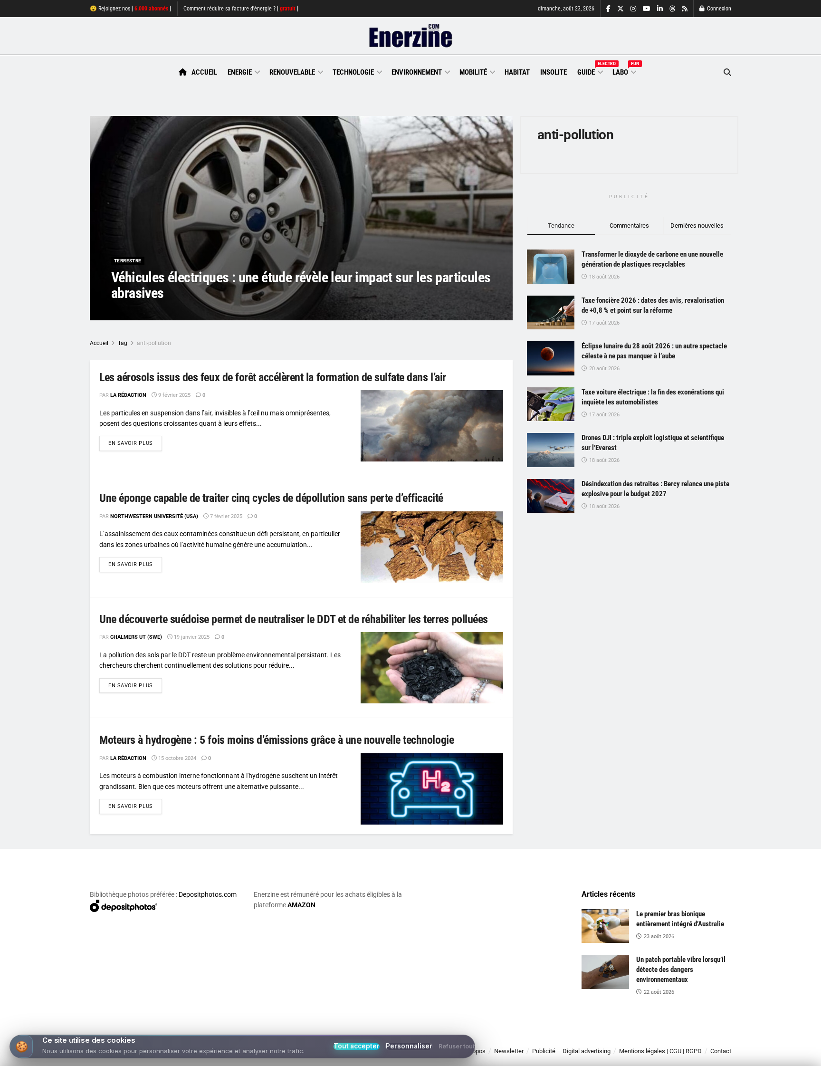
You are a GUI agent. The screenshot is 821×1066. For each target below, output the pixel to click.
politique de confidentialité (400, 1055)
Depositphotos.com (208, 894)
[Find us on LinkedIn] (660, 9)
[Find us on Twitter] (620, 9)
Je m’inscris (681, 1038)
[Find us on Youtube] (646, 9)
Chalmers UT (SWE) (136, 637)
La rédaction (128, 395)
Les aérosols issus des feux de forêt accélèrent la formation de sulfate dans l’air (272, 377)
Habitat (517, 72)
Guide (589, 71)
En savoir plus (135, 443)
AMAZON (301, 905)
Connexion (718, 8)
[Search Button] (727, 72)
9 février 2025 (174, 395)
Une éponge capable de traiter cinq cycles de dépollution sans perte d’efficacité (271, 498)
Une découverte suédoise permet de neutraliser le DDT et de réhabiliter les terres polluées (293, 619)
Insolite (553, 72)
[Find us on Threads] (672, 9)
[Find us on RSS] (684, 9)
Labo (623, 71)
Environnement (416, 72)
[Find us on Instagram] (633, 9)
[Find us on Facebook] (608, 9)
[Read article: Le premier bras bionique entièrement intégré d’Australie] (605, 926)
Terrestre (128, 260)
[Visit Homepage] (411, 36)
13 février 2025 (202, 312)
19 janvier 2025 (191, 637)
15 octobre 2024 (176, 758)
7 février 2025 (225, 516)
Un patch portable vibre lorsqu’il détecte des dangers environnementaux (681, 969)
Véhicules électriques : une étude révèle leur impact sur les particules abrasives (300, 285)
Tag (122, 343)
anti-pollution (154, 343)
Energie (240, 72)
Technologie (353, 72)
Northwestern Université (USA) (154, 516)
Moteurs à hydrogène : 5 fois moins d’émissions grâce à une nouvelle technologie (276, 740)
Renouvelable (292, 72)
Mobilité (473, 72)
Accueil (204, 72)
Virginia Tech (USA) (148, 312)
